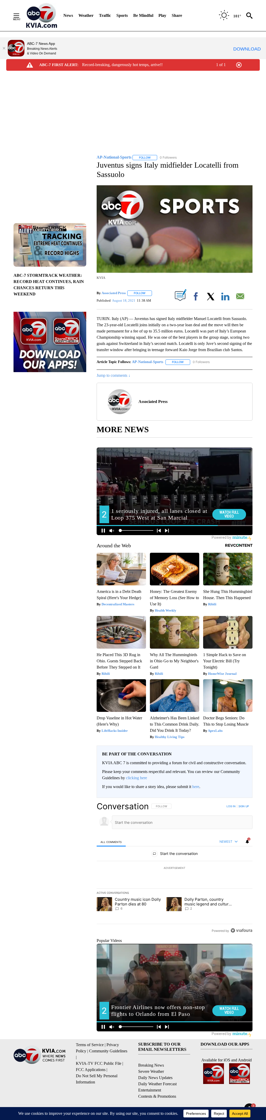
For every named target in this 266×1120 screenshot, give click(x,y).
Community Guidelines (108, 1051)
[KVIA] (42, 16)
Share (177, 15)
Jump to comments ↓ (113, 375)
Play (162, 15)
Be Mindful (143, 15)
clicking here (136, 778)
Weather (86, 15)
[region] (174, 868)
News (68, 15)
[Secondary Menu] (20, 15)
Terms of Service (90, 1045)
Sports (122, 15)
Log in (231, 806)
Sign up (243, 806)
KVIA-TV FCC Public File (98, 1063)
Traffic (105, 15)
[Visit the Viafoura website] (241, 930)
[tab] (111, 842)
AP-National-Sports (147, 362)
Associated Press (114, 293)
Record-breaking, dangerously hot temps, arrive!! (122, 64)
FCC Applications (90, 1069)
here (195, 786)
